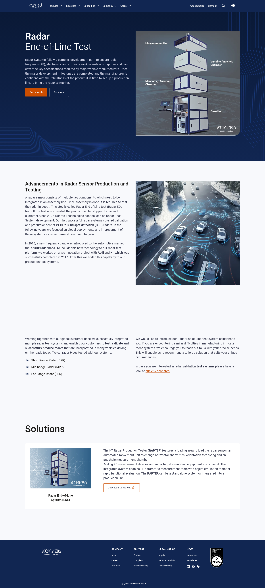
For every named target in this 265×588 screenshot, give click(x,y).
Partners (115, 565)
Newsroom (192, 555)
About (114, 555)
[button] (55, 6)
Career (114, 560)
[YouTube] (193, 566)
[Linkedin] (188, 566)
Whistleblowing (141, 565)
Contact (212, 5)
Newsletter (192, 560)
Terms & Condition (167, 560)
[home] (35, 6)
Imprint (162, 555)
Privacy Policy (165, 565)
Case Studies (197, 5)
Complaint (138, 560)
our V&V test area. (158, 371)
